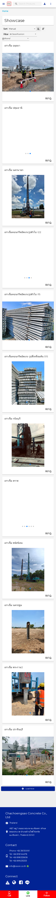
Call (9, 895)
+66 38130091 (23, 851)
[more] (51, 4)
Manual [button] (12, 29)
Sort (6, 29)
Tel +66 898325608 (18, 857)
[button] (24, 34)
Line (28, 896)
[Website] (14, 883)
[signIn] (45, 4)
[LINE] (27, 882)
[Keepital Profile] (7, 882)
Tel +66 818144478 (18, 854)
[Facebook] (21, 883)
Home (5, 11)
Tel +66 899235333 (18, 861)
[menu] (4, 4)
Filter (6, 34)
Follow (47, 895)
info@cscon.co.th (17, 866)
